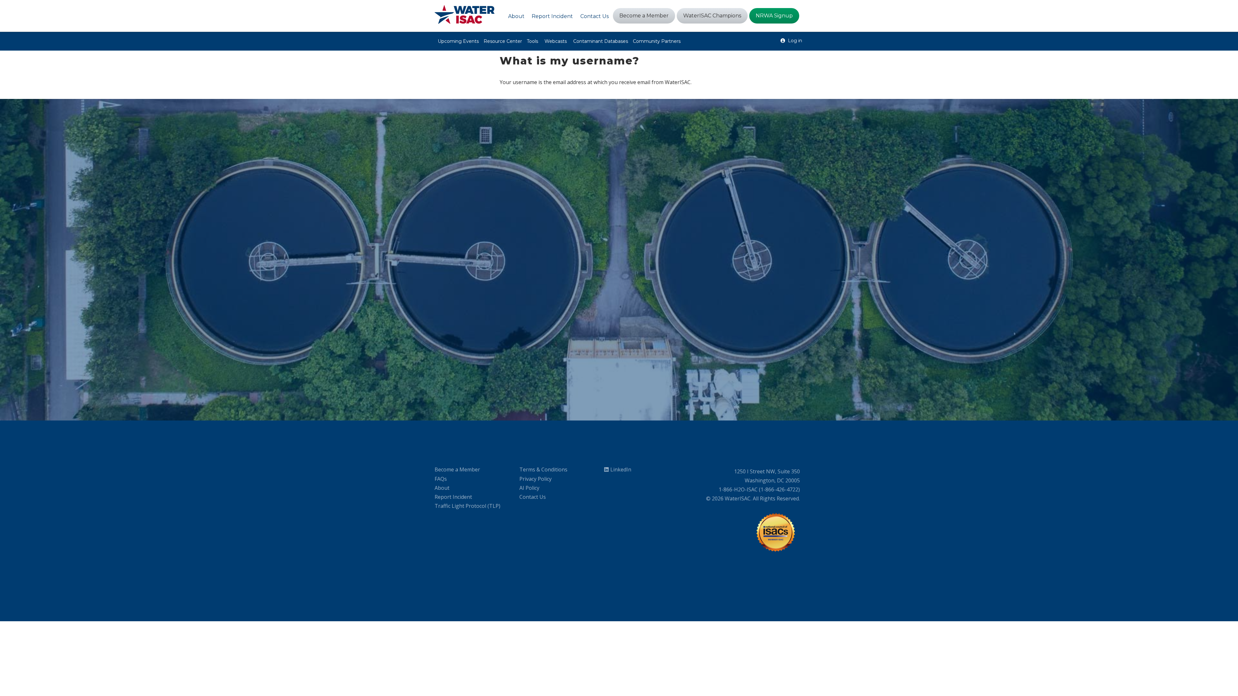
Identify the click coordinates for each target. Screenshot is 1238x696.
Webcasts (556, 41)
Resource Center (503, 41)
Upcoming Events (458, 41)
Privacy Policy (535, 478)
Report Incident (453, 496)
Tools (532, 41)
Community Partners (657, 41)
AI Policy (529, 487)
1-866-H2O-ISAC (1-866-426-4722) (759, 489)
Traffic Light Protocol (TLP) (467, 505)
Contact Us (532, 496)
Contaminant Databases (600, 41)
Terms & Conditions (543, 469)
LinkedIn (620, 469)
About (442, 487)
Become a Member (457, 469)
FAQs (441, 478)
